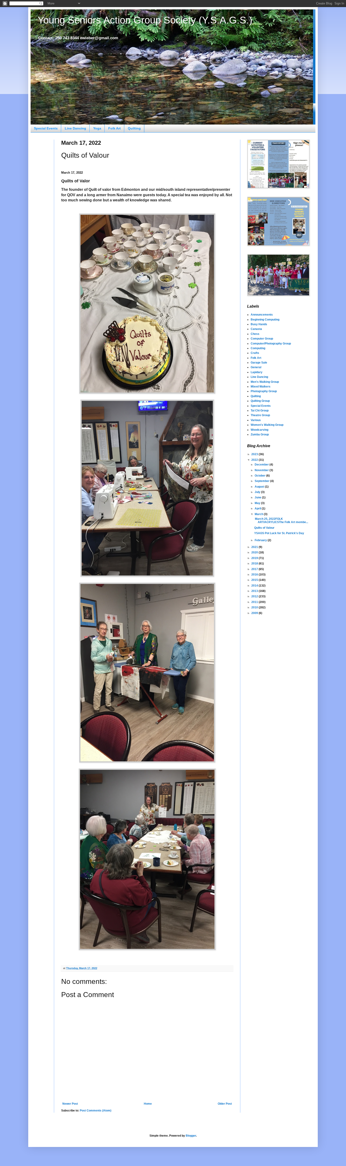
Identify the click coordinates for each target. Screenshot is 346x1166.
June (258, 497)
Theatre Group (260, 415)
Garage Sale (259, 362)
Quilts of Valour (264, 527)
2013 (255, 591)
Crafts (255, 353)
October (260, 475)
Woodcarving (259, 429)
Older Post (225, 1103)
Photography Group (264, 391)
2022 (255, 460)
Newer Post (70, 1103)
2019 (255, 558)
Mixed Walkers (260, 386)
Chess (255, 334)
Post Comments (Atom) (95, 1110)
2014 (255, 585)
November (262, 470)
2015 (255, 580)
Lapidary (256, 372)
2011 (255, 602)
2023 (255, 454)
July (258, 492)
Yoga (97, 128)
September (262, 481)
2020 (255, 552)
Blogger (191, 1135)
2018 (255, 563)
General (256, 367)
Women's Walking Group (267, 424)
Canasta (256, 329)
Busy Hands (259, 324)
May (258, 503)
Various (256, 420)
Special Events (46, 128)
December (262, 464)
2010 (255, 607)
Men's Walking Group (265, 381)
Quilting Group (260, 401)
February (261, 540)
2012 (255, 596)
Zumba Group (260, 434)
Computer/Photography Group (271, 343)
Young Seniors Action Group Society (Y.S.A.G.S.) (145, 20)
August (260, 486)
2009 (255, 613)
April (258, 508)
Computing (258, 348)
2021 (255, 547)
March (259, 514)
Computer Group (262, 338)
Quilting (134, 128)
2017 (255, 569)
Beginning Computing (265, 319)
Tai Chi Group (260, 410)
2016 (255, 574)
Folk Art (114, 128)
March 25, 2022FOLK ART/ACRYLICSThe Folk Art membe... (281, 520)
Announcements (262, 314)
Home (148, 1103)
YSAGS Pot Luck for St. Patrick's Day (279, 533)
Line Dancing (75, 128)
